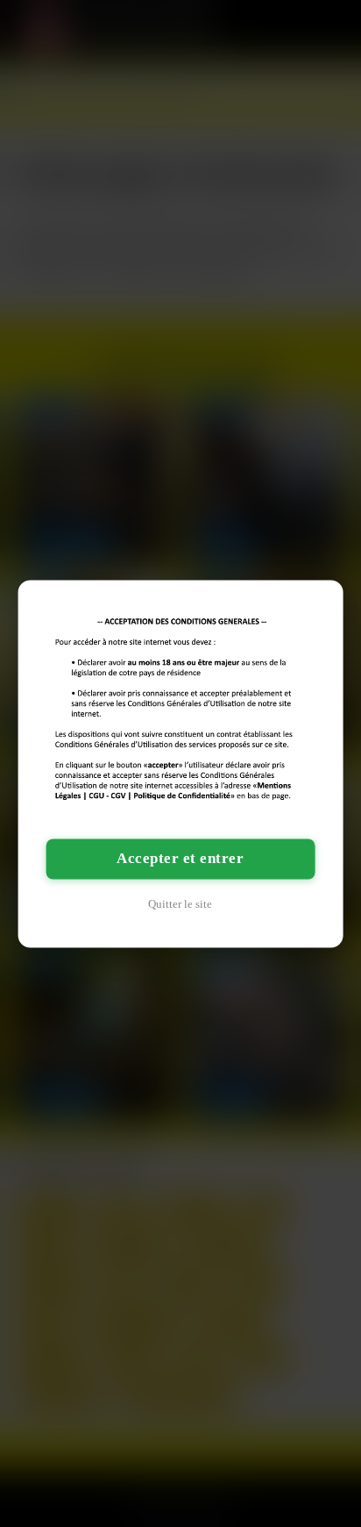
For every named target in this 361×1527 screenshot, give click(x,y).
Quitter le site (180, 903)
